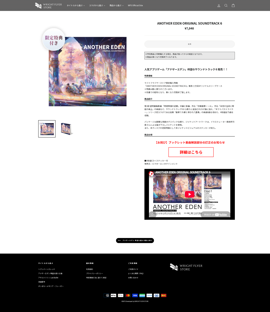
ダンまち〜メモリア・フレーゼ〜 (51, 286)
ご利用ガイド (133, 269)
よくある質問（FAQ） (136, 273)
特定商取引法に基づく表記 (96, 277)
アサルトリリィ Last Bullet (48, 277)
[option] (86, 69)
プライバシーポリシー (94, 273)
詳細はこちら (191, 152)
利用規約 (89, 269)
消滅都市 (41, 282)
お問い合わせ (133, 277)
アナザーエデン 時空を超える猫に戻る (137, 240)
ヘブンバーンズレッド (46, 269)
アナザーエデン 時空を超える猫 (50, 273)
